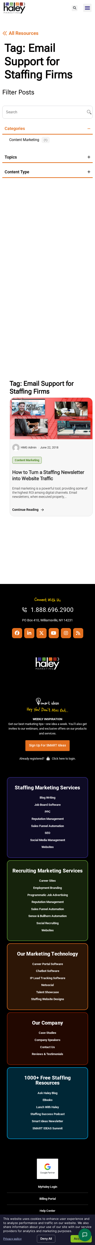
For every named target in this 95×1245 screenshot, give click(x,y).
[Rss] (78, 633)
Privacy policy (12, 1238)
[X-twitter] (41, 633)
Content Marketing (27, 460)
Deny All (46, 1238)
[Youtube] (54, 633)
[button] (74, 8)
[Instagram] (66, 633)
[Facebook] (17, 633)
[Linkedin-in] (29, 633)
